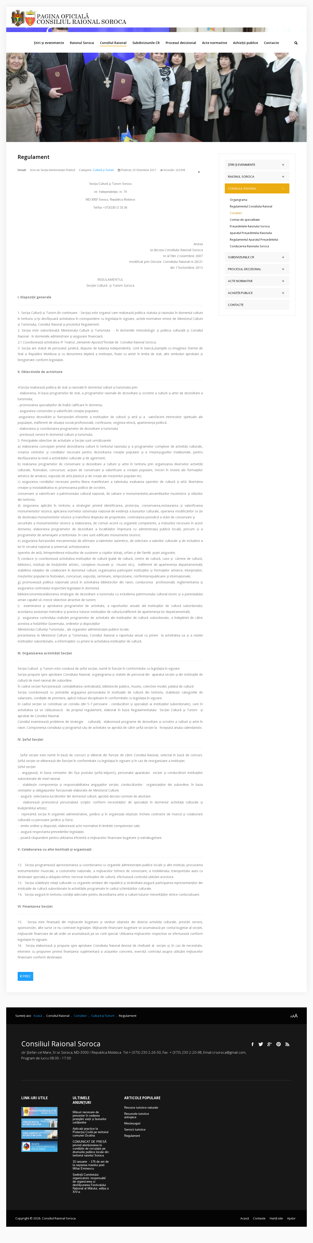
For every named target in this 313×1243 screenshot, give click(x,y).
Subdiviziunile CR (146, 43)
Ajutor (291, 1218)
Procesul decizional (181, 43)
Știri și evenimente (49, 43)
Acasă (244, 1218)
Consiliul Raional (113, 43)
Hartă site (276, 1218)
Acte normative (214, 43)
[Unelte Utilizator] (196, 172)
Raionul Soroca (82, 43)
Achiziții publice (245, 43)
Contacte (271, 43)
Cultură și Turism (103, 170)
